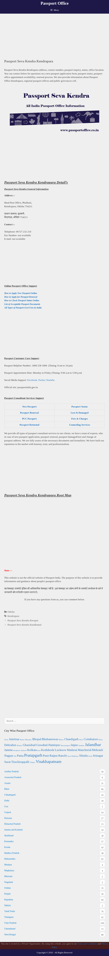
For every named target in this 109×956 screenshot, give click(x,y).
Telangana (8, 917)
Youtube (50, 380)
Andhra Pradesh (11, 771)
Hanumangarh (65, 745)
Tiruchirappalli (20, 762)
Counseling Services (79, 424)
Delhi (6, 800)
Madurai (72, 750)
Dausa (100, 739)
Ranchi (62, 755)
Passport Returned (29, 424)
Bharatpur (28, 739)
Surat (7, 762)
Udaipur (32, 762)
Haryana (8, 818)
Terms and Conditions (87, 944)
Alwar (6, 739)
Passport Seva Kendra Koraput (23, 620)
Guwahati (42, 745)
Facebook (32, 380)
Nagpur (8, 755)
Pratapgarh (33, 755)
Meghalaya (9, 870)
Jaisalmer (81, 745)
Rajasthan (8, 899)
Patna (20, 755)
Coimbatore (91, 739)
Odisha (11, 611)
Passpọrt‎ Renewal (29, 412)
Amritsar (14, 739)
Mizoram (8, 876)
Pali (15, 756)
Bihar (6, 789)
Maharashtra (9, 859)
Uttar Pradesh (10, 923)
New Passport (29, 406)
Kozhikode (47, 750)
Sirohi (90, 756)
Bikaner (61, 739)
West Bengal (10, 934)
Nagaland (8, 882)
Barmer (22, 739)
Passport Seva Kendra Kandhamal (24, 624)
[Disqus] (54, 675)
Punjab (7, 894)
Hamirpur (54, 745)
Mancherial (84, 750)
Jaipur (74, 745)
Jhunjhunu (16, 750)
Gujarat (7, 812)
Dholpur (19, 745)
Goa (6, 806)
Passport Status (79, 406)
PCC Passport (29, 418)
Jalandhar (93, 744)
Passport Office (55, 3)
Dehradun (10, 745)
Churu (81, 739)
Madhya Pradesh (11, 853)
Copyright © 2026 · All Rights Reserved (54, 952)
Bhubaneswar (50, 739)
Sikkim (7, 905)
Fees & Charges (79, 418)
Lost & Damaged (79, 412)
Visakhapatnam (48, 761)
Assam (7, 783)
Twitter (41, 380)
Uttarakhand (9, 928)
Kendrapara (13, 616)
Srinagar (98, 755)
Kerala (7, 847)
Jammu (8, 750)
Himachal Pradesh (12, 824)
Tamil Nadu (9, 911)
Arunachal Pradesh (12, 777)
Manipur (8, 864)
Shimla (83, 755)
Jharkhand (8, 835)
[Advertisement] (54, 35)
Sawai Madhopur (73, 756)
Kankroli (24, 750)
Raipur (54, 755)
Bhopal (36, 739)
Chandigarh (71, 739)
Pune (46, 755)
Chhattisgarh (10, 795)
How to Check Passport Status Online (21, 300)
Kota (38, 750)
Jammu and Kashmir (13, 829)
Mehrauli (97, 750)
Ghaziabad (29, 745)
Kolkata (32, 750)
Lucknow (60, 750)
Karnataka (8, 841)
